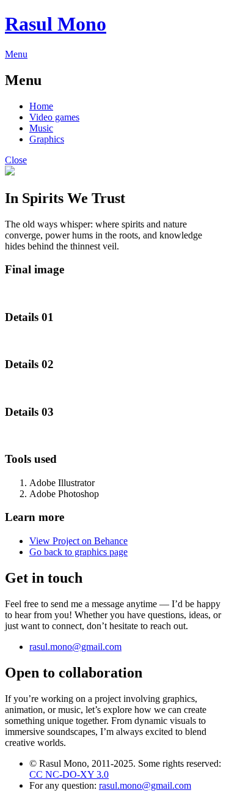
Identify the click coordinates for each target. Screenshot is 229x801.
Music (41, 128)
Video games (54, 117)
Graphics (46, 139)
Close (16, 160)
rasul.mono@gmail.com (75, 646)
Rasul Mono (55, 24)
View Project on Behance (78, 541)
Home (41, 106)
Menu (16, 54)
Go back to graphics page (78, 552)
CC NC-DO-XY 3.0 (69, 774)
